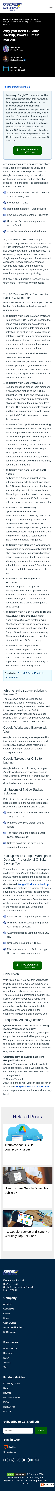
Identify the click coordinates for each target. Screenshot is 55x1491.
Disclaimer (8, 1353)
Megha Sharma (16, 50)
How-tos (7, 1393)
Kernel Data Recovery (12, 19)
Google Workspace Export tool (32, 1086)
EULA (6, 1358)
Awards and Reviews (13, 1327)
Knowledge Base (11, 1383)
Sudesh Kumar (16, 60)
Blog (27, 19)
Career (6, 1313)
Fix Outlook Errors (11, 1397)
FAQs (6, 1402)
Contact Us (8, 1309)
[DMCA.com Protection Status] (16, 1474)
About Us (7, 1304)
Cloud (34, 19)
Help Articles (9, 1407)
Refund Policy (10, 1348)
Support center (10, 1452)
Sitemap (7, 1362)
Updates (7, 1411)
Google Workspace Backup (33, 884)
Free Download (30, 150)
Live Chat (49, 1484)
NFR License (9, 1332)
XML (5, 1367)
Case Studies (9, 1323)
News (6, 1318)
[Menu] (51, 6)
